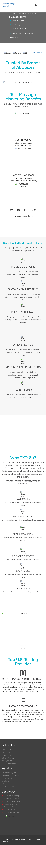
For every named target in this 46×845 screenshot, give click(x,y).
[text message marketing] (12, 6)
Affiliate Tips (6, 784)
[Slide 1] (21, 648)
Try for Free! (23, 227)
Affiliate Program (8, 758)
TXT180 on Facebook (11, 807)
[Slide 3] (24, 648)
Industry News (7, 778)
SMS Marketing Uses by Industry (14, 775)
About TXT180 (7, 749)
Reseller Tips (6, 781)
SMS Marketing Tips (9, 773)
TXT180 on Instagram (12, 812)
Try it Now (14, 38)
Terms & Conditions (9, 763)
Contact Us (6, 752)
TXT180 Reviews (36, 53)
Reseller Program (8, 755)
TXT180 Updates (8, 787)
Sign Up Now (23, 728)
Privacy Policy (7, 761)
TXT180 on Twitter (11, 810)
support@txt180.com (12, 804)
